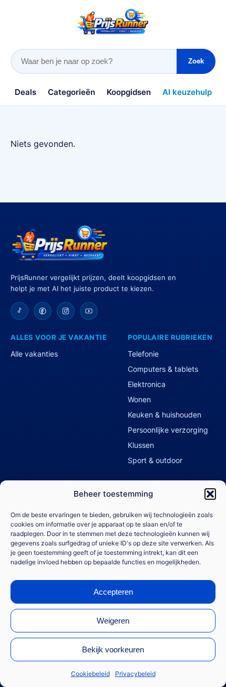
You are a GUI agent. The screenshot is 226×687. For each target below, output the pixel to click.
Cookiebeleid (90, 674)
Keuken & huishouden (164, 414)
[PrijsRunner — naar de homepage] (113, 21)
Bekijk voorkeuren (113, 649)
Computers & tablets (163, 368)
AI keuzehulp (187, 92)
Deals (25, 92)
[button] (210, 494)
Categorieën (71, 92)
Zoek (196, 61)
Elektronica (147, 384)
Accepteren (113, 591)
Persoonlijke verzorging (168, 429)
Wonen (139, 399)
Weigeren (113, 620)
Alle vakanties (34, 353)
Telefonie (143, 353)
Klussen (141, 445)
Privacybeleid (135, 674)
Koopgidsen (129, 92)
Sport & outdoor (155, 460)
